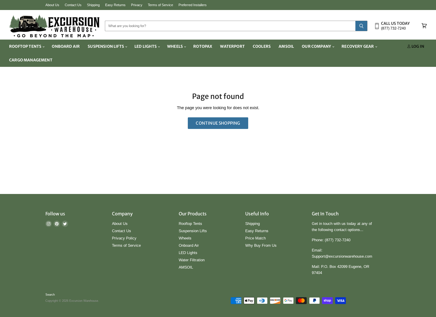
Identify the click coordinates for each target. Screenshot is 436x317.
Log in (417, 46)
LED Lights (145, 46)
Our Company (317, 46)
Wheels (175, 46)
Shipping (93, 5)
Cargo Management (30, 60)
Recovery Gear (358, 46)
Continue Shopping (218, 123)
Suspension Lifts (106, 46)
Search (50, 294)
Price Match (255, 238)
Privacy (136, 5)
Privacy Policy (124, 238)
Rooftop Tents (25, 46)
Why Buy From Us (261, 245)
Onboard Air (66, 46)
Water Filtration (192, 260)
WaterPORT (232, 46)
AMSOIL (286, 46)
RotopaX (202, 46)
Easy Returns (115, 5)
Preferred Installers (192, 5)
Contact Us (73, 5)
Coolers (262, 46)
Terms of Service (160, 5)
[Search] (361, 26)
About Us (52, 5)
